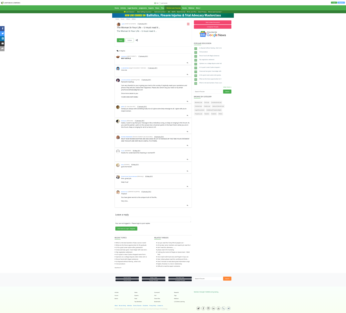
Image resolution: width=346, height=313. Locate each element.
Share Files (157, 298)
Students (213, 114)
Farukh (123, 150)
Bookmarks (157, 301)
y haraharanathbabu (126, 79)
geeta (123, 23)
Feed (135, 298)
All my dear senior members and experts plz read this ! (174, 245)
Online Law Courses (173, 8)
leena (122, 164)
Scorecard (157, 292)
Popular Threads (153, 280)
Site (157, 3)
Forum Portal (127, 280)
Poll (155, 295)
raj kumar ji (124, 56)
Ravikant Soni (124, 191)
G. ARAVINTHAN (125, 68)
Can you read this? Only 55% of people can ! (170, 243)
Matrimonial (181, 12)
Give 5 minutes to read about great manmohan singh (173, 261)
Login (334, 2)
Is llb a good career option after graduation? (129, 247)
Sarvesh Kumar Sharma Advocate (129, 176)
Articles (123, 8)
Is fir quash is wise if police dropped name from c (131, 254)
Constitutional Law (216, 102)
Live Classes (130, 12)
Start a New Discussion (213, 22)
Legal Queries (132, 8)
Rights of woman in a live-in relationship (169, 264)
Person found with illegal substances (127, 259)
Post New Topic (180, 277)
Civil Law (206, 102)
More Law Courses (214, 12)
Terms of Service (137, 305)
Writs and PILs (192, 12)
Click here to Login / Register (126, 228)
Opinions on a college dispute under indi (210, 63)
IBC (169, 12)
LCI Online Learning (179, 301)
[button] (188, 25)
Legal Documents (199, 110)
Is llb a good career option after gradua (210, 75)
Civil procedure (120, 264)
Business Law (198, 102)
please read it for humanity (165, 250)
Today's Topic (153, 277)
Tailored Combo (159, 12)
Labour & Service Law (218, 106)
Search (227, 91)
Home (117, 8)
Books (184, 8)
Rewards (176, 292)
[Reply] (187, 63)
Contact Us (160, 305)
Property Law (198, 114)
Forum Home (127, 277)
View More (117, 267)
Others (220, 114)
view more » (227, 87)
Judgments (143, 8)
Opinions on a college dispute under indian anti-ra (131, 257)
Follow (130, 40)
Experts (151, 8)
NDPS (174, 12)
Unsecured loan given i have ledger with (210, 71)
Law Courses (164, 3)
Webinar (191, 8)
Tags (175, 295)
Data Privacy (202, 12)
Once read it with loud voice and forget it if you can (172, 257)
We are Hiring (122, 305)
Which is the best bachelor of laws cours (210, 83)
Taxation (206, 114)
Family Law (207, 106)
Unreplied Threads (212, 27)
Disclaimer (145, 305)
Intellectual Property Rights (214, 110)
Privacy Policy (152, 305)
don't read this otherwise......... (166, 247)
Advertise (129, 305)
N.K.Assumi (123, 120)
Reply (120, 40)
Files (162, 8)
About (116, 305)
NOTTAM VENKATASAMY (126, 136)
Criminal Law (198, 106)
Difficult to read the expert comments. (168, 266)
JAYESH (122, 106)
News (157, 8)
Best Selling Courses (144, 12)
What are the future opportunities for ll (210, 79)
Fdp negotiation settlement (124, 252)
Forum (116, 295)
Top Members (138, 301)
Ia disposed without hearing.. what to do (128, 261)
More (198, 8)
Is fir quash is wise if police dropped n (209, 67)
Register (341, 2)
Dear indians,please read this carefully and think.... (172, 259)
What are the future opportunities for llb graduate (131, 245)
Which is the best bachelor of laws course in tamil (131, 243)
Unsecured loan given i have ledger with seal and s (131, 250)
